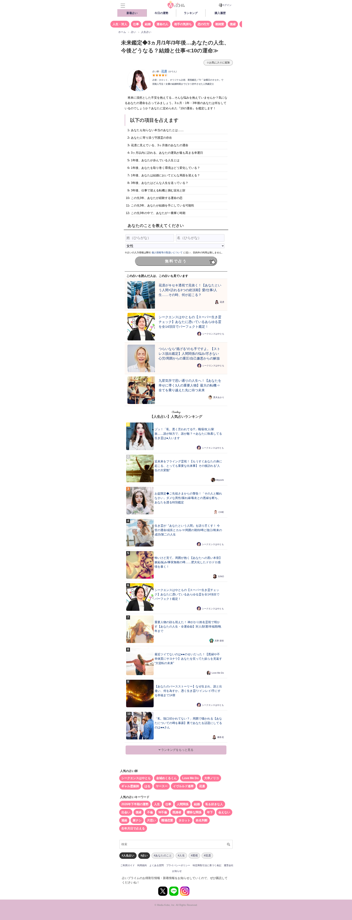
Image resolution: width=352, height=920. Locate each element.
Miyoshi (220, 480)
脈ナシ (137, 820)
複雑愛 (219, 24)
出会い (125, 812)
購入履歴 (220, 13)
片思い (151, 820)
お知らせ (177, 871)
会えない (224, 812)
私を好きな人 (214, 804)
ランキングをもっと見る (176, 749)
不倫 (150, 812)
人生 (157, 804)
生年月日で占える (133, 828)
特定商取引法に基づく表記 (207, 865)
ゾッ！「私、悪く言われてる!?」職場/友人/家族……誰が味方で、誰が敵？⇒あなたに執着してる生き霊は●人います (188, 434)
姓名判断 (202, 820)
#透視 (194, 855)
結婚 (148, 24)
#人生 (181, 855)
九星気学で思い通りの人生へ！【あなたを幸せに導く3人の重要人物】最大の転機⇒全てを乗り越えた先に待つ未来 (190, 385)
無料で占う (176, 261)
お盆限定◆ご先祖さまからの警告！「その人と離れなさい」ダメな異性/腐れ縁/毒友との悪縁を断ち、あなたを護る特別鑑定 (188, 498)
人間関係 (182, 804)
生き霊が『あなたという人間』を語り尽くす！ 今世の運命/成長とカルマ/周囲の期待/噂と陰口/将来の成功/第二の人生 (188, 530)
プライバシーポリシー (178, 865)
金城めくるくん (166, 778)
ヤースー (162, 786)
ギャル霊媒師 (130, 786)
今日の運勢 (161, 13)
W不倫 (162, 812)
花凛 (222, 302)
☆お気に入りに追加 (218, 62)
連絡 (124, 820)
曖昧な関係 (194, 812)
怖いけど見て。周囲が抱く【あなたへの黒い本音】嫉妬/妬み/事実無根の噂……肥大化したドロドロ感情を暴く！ (188, 562)
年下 (210, 812)
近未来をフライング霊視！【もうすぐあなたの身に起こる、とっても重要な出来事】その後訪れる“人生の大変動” (188, 466)
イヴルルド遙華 (183, 786)
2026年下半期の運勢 (134, 804)
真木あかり (218, 397)
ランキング (191, 13)
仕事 (136, 24)
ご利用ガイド (127, 865)
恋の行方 (203, 24)
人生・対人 (120, 24)
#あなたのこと (163, 855)
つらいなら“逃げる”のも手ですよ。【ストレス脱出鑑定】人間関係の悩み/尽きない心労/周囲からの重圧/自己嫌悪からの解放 (189, 353)
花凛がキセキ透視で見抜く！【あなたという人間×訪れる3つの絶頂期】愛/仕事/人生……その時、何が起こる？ (190, 290)
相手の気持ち (183, 24)
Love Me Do (218, 672)
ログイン (227, 5)
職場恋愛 (167, 820)
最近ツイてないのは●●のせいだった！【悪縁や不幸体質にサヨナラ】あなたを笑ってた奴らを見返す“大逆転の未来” (188, 659)
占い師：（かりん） (165, 71)
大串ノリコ (211, 778)
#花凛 (207, 855)
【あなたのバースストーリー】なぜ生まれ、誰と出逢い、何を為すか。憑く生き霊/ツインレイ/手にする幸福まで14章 (188, 691)
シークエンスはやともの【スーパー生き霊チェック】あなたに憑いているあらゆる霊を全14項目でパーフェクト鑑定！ (190, 321)
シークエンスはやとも (213, 334)
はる (147, 786)
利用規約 (142, 865)
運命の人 (162, 24)
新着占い (132, 13)
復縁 (233, 24)
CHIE (221, 512)
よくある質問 (156, 865)
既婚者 (177, 812)
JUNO (221, 576)
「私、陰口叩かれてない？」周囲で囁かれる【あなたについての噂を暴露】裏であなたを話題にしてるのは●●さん (188, 723)
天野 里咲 (219, 640)
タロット (184, 820)
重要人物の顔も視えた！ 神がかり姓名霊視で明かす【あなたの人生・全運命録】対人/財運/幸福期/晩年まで (188, 626)
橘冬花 (220, 737)
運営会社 (228, 865)
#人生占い (128, 855)
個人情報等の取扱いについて (167, 252)
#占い (144, 855)
